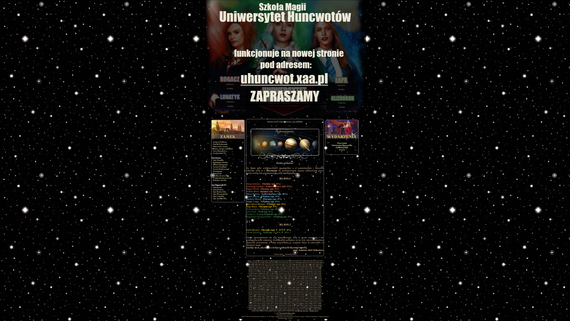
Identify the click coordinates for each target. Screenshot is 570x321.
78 (283, 266)
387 (276, 298)
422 (280, 302)
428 (306, 302)
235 (280, 282)
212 (255, 280)
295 (319, 287)
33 (280, 262)
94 (264, 268)
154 (298, 273)
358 (298, 295)
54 (276, 264)
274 (302, 286)
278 (319, 286)
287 (285, 287)
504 (271, 311)
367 (263, 296)
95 (267, 268)
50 (263, 264)
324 (298, 291)
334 (267, 293)
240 (302, 282)
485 (259, 309)
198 (267, 279)
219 (285, 280)
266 (267, 286)
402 (267, 300)
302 (276, 289)
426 (298, 302)
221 (293, 280)
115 (276, 270)
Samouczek (217, 174)
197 (263, 279)
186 (289, 277)
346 (319, 293)
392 (298, 298)
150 (280, 273)
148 (272, 273)
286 (280, 287)
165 (272, 275)
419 (267, 302)
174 (310, 275)
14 (290, 261)
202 (285, 279)
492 (289, 309)
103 (297, 268)
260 (315, 284)
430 (315, 302)
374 (293, 296)
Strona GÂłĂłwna (220, 142)
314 (255, 291)
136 (293, 271)
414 (319, 300)
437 (272, 304)
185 (285, 277)
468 (259, 307)
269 (280, 286)
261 (319, 284)
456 (280, 305)
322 (289, 291)
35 (287, 262)
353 (276, 295)
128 (259, 271)
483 (250, 309)
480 (310, 307)
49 (259, 264)
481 (315, 307)
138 (302, 271)
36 (290, 262)
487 (267, 309)
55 (280, 264)
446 (310, 304)
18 (304, 261)
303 (280, 289)
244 (319, 282)
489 (276, 309)
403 (272, 300)
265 (263, 286)
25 (253, 262)
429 (310, 302)
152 (289, 273)
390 (289, 298)
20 (311, 261)
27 (259, 262)
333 (263, 293)
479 (306, 307)
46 (249, 264)
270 (285, 286)
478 (302, 307)
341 (298, 293)
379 (315, 296)
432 (250, 304)
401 (263, 300)
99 (281, 268)
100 (285, 268)
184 (280, 277)
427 (302, 302)
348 (255, 295)
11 (280, 261)
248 (263, 284)
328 (315, 291)
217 (276, 280)
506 (279, 311)
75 (273, 266)
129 (263, 271)
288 (289, 287)
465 (319, 305)
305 (289, 289)
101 (289, 268)
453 (267, 305)
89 (321, 266)
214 (263, 280)
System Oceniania (220, 167)
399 (255, 300)
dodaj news (314, 311)
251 (276, 284)
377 (306, 296)
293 (310, 287)
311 (315, 289)
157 (310, 273)
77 (280, 266)
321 (285, 291)
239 (298, 282)
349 (259, 295)
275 (306, 286)
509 (292, 311)
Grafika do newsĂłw (221, 176)
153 (293, 273)
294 (315, 287)
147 (267, 273)
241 (306, 282)
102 (293, 268)
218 (280, 280)
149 (276, 273)
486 (263, 309)
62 (304, 264)
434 (259, 304)
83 (300, 266)
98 (277, 268)
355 (285, 295)
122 (306, 270)
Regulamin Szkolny (220, 162)
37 (293, 262)
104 (302, 268)
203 (289, 279)
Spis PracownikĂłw (220, 194)
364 (250, 296)
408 (293, 300)
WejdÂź (342, 150)
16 (297, 261)
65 (314, 264)
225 (310, 280)
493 (293, 309)
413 (315, 300)
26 (256, 262)
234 (276, 282)
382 (255, 298)
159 (319, 273)
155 (302, 273)
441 (289, 304)
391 (293, 298)
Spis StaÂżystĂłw (220, 199)
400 (259, 300)
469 (263, 307)
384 (263, 298)
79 (287, 266)
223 (302, 280)
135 (289, 271)
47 (253, 264)
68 (249, 266)
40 (304, 262)
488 (272, 309)
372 (285, 296)
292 (306, 287)
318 (272, 291)
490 (280, 309)
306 (293, 289)
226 (315, 280)
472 (276, 307)
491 (285, 309)
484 (255, 309)
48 (256, 264)
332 (259, 293)
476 (293, 307)
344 (310, 293)
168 (285, 275)
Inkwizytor (217, 187)
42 (311, 262)
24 (249, 262)
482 (319, 307)
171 (298, 275)
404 (276, 300)
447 (315, 304)
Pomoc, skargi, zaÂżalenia (223, 149)
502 (262, 311)
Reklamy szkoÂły (219, 180)
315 (259, 291)
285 (276, 287)
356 (289, 295)
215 (267, 280)
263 (255, 286)
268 (276, 286)
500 (253, 311)
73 (266, 266)
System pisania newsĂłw (222, 178)
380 (319, 296)
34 (283, 262)
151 (285, 273)
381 (250, 298)
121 (302, 270)
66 (317, 264)
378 (310, 296)
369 (272, 296)
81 (293, 266)
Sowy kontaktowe (220, 151)
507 (283, 311)
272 (293, 286)
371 (280, 296)
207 (306, 279)
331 (255, 293)
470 (267, 307)
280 (255, 287)
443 (298, 304)
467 (255, 307)
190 (306, 277)
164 (267, 275)
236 (285, 282)
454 (272, 305)
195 (255, 279)
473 (280, 307)
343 (306, 293)
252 (280, 284)
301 (272, 289)
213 (259, 280)
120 (298, 270)
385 (267, 298)
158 (315, 273)
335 (272, 293)
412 (310, 300)
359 (302, 295)
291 (302, 287)
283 (267, 287)
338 (285, 293)
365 (255, 296)
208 (310, 279)
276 (310, 286)
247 (259, 284)
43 (314, 262)
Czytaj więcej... (279, 254)
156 (306, 273)
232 (267, 282)
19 (307, 261)
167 (280, 275)
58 (290, 264)
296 (250, 289)
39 (300, 262)
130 (267, 271)
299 (263, 289)
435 (263, 304)
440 (285, 304)
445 (306, 304)
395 (310, 298)
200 (276, 279)
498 (315, 309)
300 (267, 289)
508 (288, 311)
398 (250, 300)
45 (321, 262)
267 (272, 286)
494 (298, 309)
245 (250, 284)
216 (272, 280)
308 (302, 289)
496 (306, 309)
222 (298, 280)
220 (289, 280)
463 (310, 305)
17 (301, 261)
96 (271, 268)
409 (298, 300)
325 (302, 291)
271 (289, 286)
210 (319, 279)
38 (297, 262)
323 (293, 291)
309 (306, 289)
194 (250, 279)
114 (272, 270)
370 (276, 296)
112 (263, 270)
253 (285, 284)
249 (267, 284)
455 (276, 305)
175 (315, 275)
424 (289, 302)
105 (306, 268)
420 (272, 302)
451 (259, 305)
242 (310, 282)
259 (310, 284)
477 (298, 307)
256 (298, 284)
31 (273, 262)
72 (263, 266)
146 (263, 273)
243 (315, 282)
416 (255, 302)
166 (276, 275)
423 (285, 302)
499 (319, 309)
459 (293, 305)
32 (276, 262)
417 (259, 302)
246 (255, 284)
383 (259, 298)
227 (319, 280)
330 (250, 293)
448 (319, 304)
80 (290, 266)
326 (306, 291)
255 (293, 284)
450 (255, 305)
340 (293, 293)
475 (289, 307)
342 (302, 293)
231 (263, 282)
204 (293, 279)
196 (259, 279)
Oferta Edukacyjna (220, 165)
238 (293, 282)
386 (272, 298)
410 (302, 300)
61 (300, 264)
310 (310, 289)
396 (315, 298)
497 (310, 309)
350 (263, 295)
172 (302, 275)
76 (276, 266)
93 (260, 268)
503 (266, 311)
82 (297, 266)
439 (280, 304)
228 (250, 282)
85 (307, 266)
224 (306, 280)
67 (321, 264)
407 (289, 300)
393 (302, 298)
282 (263, 287)
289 (293, 287)
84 (304, 266)
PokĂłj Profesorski (220, 144)
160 (250, 275)
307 (298, 289)
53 (273, 264)
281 (259, 287)
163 (263, 275)
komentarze (290, 254)
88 (317, 266)
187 (293, 277)
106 (310, 268)
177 (250, 277)
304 (285, 289)
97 (274, 268)
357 (293, 295)
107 (315, 268)
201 (280, 279)
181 (267, 277)
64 (311, 264)
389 (285, 298)
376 (302, 296)
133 (280, 271)
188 (298, 277)
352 (272, 295)
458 (289, 305)
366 (259, 296)
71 (259, 266)
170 (293, 275)
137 (298, 271)
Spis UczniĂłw (218, 196)
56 (283, 264)
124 (315, 270)
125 (319, 270)
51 (266, 264)
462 (306, 305)
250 (272, 284)
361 (310, 295)
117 (285, 270)
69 (253, 266)
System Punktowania (221, 169)
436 (267, 304)
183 (276, 277)
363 (319, 295)
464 (315, 305)
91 (254, 268)
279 (250, 287)
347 (250, 295)
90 (250, 268)
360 (306, 295)
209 (315, 279)
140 (310, 271)
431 (319, 302)
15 (294, 261)
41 (307, 262)
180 (263, 277)
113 (267, 270)
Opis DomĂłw (218, 160)
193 (319, 277)
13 (287, 261)
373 (289, 296)
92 (257, 268)
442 (293, 304)
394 (306, 298)
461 (302, 305)
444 (302, 304)
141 (315, 271)
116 (280, 270)
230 (259, 282)
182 (272, 277)
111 (259, 270)
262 (250, 286)
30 (270, 262)
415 (250, 302)
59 (293, 264)
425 (293, 302)
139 (306, 271)
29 (266, 262)
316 (263, 291)
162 (259, 275)
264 (259, 286)
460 (298, 305)
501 (258, 311)
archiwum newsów (301, 311)
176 (319, 275)
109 (250, 270)
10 (277, 261)
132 (276, 271)
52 (270, 264)
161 (255, 275)
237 (289, 282)
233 (272, 282)
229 (255, 282)
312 (319, 289)
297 (255, 289)
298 (259, 289)
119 (293, 270)
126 (250, 271)
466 (250, 307)
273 (298, 286)
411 (306, 300)
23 (321, 261)
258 (306, 284)
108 (319, 268)
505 (275, 311)
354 (280, 295)
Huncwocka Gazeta (220, 146)
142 (319, 271)
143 (250, 273)
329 (319, 291)
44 (317, 262)
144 (255, 273)
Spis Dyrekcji (218, 190)
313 (250, 291)
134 (285, 271)
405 (280, 300)
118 (289, 270)
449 (250, 305)
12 (284, 261)
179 (259, 277)
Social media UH (219, 153)
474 (285, 307)
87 (314, 266)
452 (263, 305)
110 (255, 270)
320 (280, 291)
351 (267, 295)
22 (318, 261)
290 (298, 287)
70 (256, 266)
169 (289, 275)
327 (310, 291)
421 (276, 302)
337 (280, 293)
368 (267, 296)
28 (263, 262)
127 (255, 271)
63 (307, 264)
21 (314, 261)
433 (255, 304)
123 (310, 270)
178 (255, 277)
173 (306, 275)
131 (272, 271)
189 (302, 277)
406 (285, 300)
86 (311, 266)
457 (285, 305)
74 (270, 266)
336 (276, 293)
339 (289, 293)
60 (297, 264)
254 (289, 284)
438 (276, 304)
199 (272, 279)
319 (276, 291)
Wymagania (217, 171)
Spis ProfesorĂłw (219, 192)
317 (267, 291)
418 (263, 302)
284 (272, 287)
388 (280, 298)
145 (259, 273)
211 (250, 280)
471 (272, 307)
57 (287, 264)
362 (315, 295)
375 (298, 296)
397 (319, 298)
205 (298, 279)
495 (302, 309)
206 (302, 279)
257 (302, 284)
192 (315, 277)
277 (315, 286)
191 (310, 277)
